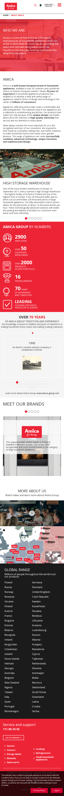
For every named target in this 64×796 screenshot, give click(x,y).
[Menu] (60, 5)
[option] (32, 45)
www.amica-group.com (48, 393)
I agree (57, 790)
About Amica (17, 15)
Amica (10, 6)
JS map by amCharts (8, 562)
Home (5, 15)
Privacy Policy (39, 790)
